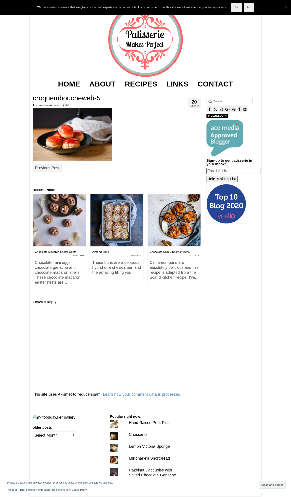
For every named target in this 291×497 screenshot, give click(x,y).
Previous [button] (36, 243)
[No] (286, 7)
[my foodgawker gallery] (54, 417)
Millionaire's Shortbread (149, 458)
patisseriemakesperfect (49, 105)
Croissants (138, 434)
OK (236, 7)
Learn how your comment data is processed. (142, 394)
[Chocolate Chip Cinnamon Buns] (116, 220)
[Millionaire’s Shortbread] (174, 220)
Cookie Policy (79, 489)
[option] (59, 239)
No (248, 7)
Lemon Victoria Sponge (149, 446)
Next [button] (197, 243)
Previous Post (47, 168)
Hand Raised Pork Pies (149, 422)
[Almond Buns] (59, 220)
